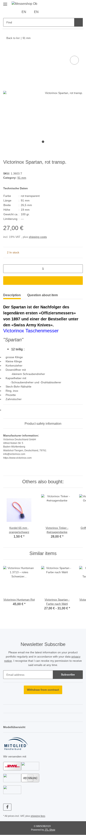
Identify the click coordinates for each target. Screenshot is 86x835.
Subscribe (68, 674)
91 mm (21, 177)
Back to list (13, 38)
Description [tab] (12, 295)
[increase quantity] (78, 269)
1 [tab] (43, 141)
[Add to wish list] (74, 60)
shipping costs (38, 236)
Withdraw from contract (43, 689)
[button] (47, 12)
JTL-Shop (50, 829)
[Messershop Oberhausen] (24, 4)
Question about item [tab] (42, 295)
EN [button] (24, 12)
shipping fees (38, 816)
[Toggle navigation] (5, 2)
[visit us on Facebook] (7, 807)
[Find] (78, 22)
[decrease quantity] (7, 269)
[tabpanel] (43, 93)
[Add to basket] (6, 50)
